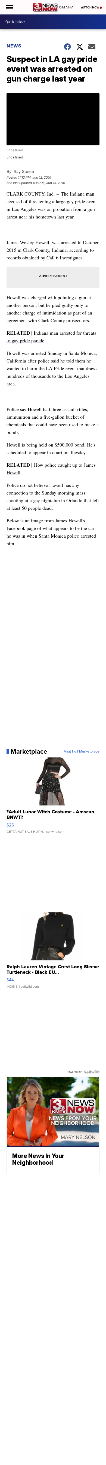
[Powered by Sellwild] (91, 1072)
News (14, 46)
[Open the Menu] (9, 7)
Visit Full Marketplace (81, 751)
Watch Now (90, 7)
